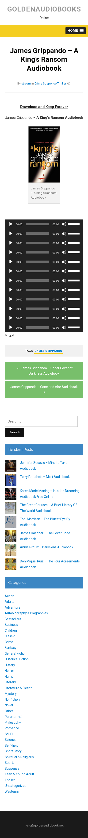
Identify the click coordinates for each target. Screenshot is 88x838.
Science (10, 740)
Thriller (61, 83)
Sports (10, 763)
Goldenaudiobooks (44, 9)
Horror (9, 671)
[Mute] (64, 224)
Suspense (50, 83)
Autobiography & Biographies (26, 613)
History (10, 665)
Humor (10, 676)
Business (11, 625)
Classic (10, 636)
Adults (9, 602)
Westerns (12, 791)
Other (9, 711)
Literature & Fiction (18, 688)
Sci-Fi (9, 734)
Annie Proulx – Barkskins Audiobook (46, 547)
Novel (9, 705)
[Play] (10, 224)
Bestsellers (13, 619)
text (11, 335)
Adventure (12, 607)
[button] (75, 30)
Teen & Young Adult (19, 774)
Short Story (13, 751)
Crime (38, 83)
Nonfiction (12, 699)
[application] (44, 224)
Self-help (11, 745)
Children (11, 630)
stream (26, 83)
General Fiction (16, 653)
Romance (12, 728)
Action (9, 596)
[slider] (74, 223)
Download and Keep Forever (44, 106)
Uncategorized (16, 786)
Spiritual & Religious (19, 757)
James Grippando (48, 351)
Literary (10, 682)
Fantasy (10, 648)
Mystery (11, 694)
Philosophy (13, 722)
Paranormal (13, 717)
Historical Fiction (17, 659)
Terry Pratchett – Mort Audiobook (45, 477)
